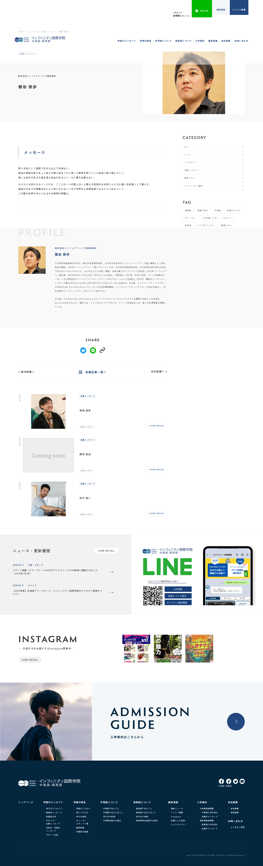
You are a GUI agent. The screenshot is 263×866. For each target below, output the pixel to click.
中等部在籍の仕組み (112, 820)
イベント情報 (239, 9)
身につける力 (82, 812)
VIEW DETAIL (30, 659)
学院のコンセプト (126, 40)
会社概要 (226, 40)
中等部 (217, 210)
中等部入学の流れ (210, 812)
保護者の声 (51, 816)
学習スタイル (233, 210)
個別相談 (221, 9)
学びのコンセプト (54, 808)
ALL (186, 146)
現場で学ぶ (202, 210)
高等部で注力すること (146, 812)
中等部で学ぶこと (111, 808)
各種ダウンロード (210, 816)
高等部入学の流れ (210, 824)
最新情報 (213, 40)
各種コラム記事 (178, 820)
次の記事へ (157, 371)
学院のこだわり (83, 808)
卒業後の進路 (82, 831)
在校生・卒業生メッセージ (53, 829)
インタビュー (190, 162)
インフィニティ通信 (193, 185)
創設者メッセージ (54, 812)
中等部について (163, 40)
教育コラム (189, 178)
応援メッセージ (191, 170)
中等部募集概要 (207, 808)
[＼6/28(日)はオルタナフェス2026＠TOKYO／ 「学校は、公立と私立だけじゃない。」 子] (199, 649)
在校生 (188, 225)
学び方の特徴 (109, 816)
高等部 (188, 210)
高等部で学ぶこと (144, 808)
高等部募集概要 (207, 820)
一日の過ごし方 (209, 217)
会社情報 (235, 808)
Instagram (176, 816)
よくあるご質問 (238, 827)
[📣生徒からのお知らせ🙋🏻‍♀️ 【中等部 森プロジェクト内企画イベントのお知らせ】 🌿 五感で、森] (168, 649)
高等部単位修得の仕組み (147, 820)
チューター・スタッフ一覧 (82, 822)
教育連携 (80, 827)
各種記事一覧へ (96, 372)
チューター (190, 217)
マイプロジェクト (206, 225)
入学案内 (200, 40)
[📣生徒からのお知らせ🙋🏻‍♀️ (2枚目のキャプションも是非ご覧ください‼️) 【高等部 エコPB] (136, 649)
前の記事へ (27, 371)
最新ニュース (177, 808)
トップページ (25, 802)
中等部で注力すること (113, 812)
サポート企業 (52, 834)
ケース (187, 154)
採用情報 (235, 812)
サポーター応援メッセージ (53, 822)
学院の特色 (145, 40)
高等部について (183, 40)
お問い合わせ (241, 40)
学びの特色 (81, 816)
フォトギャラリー (179, 824)
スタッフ (227, 217)
